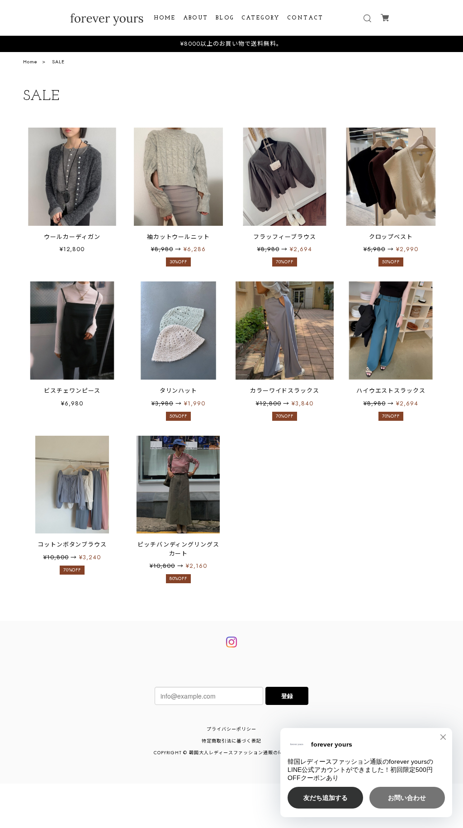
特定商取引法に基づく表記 (231, 741)
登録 (287, 695)
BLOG (225, 18)
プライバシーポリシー (231, 729)
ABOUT (195, 18)
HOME (165, 18)
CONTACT (305, 18)
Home (30, 61)
